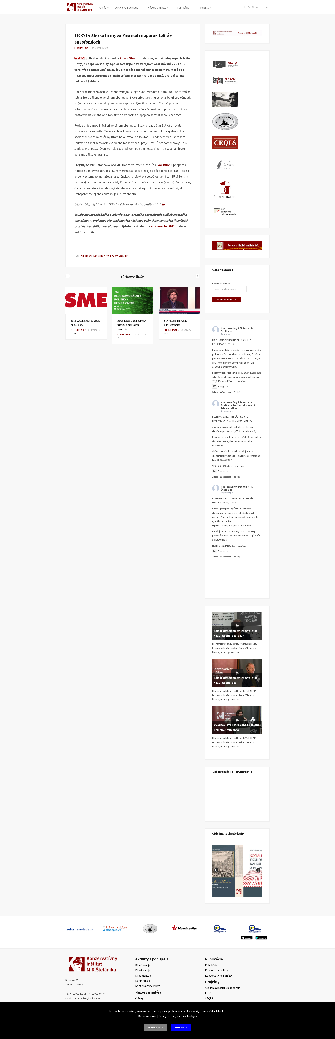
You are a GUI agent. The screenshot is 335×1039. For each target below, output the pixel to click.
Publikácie (183, 7)
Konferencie (142, 980)
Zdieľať (237, 392)
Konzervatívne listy (216, 970)
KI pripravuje (142, 970)
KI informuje (142, 965)
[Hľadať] (266, 7)
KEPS (208, 993)
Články (139, 998)
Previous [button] (216, 870)
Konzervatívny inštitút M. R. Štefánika (237, 330)
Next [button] (258, 870)
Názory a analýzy (158, 7)
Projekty (204, 7)
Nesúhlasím (155, 1027)
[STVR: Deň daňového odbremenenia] (179, 300)
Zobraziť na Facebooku (221, 392)
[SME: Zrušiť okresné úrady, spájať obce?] (86, 300)
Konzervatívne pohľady (218, 975)
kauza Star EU (130, 58)
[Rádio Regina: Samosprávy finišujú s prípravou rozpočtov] (132, 300)
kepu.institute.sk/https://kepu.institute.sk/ (231, 525)
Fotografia (223, 386)
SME (76, 333)
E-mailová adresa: (221, 283)
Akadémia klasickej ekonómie (222, 988)
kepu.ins (226, 465)
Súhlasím (181, 1027)
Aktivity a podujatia (126, 7)
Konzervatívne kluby (147, 986)
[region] (237, 871)
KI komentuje (81, 48)
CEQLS (209, 998)
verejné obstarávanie (116, 256)
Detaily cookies (147, 1016)
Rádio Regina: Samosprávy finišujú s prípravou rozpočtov (131, 325)
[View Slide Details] (245, 871)
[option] (86, 313)
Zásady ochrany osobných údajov (177, 1016)
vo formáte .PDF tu (164, 226)
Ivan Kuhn (163, 165)
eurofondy (86, 256)
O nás (102, 7)
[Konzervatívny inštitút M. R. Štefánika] (80, 10)
